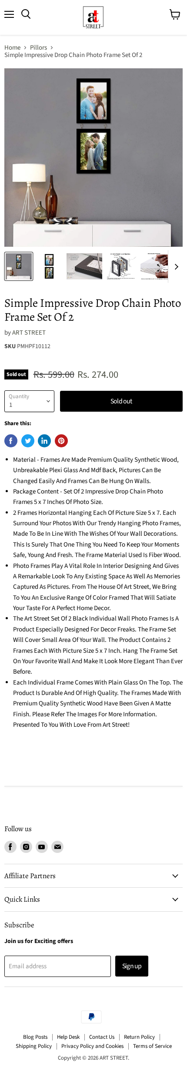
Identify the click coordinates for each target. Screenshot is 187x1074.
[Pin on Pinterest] (61, 440)
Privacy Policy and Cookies (92, 1046)
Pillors (38, 47)
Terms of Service (152, 1046)
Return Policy (139, 1037)
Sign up (131, 966)
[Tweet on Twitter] (27, 440)
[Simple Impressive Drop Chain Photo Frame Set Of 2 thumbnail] (19, 266)
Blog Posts (35, 1037)
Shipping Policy (34, 1046)
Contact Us (101, 1037)
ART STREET (29, 332)
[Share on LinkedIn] (44, 440)
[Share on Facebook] (10, 440)
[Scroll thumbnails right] (175, 266)
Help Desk (68, 1037)
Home (12, 47)
